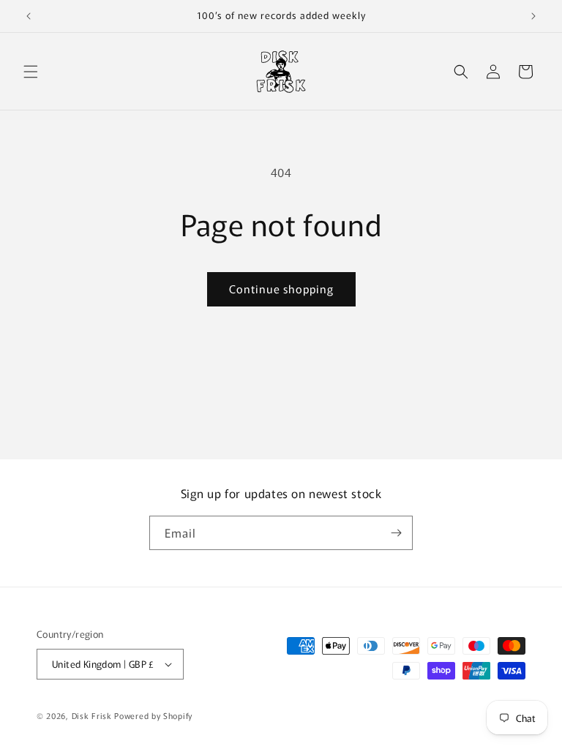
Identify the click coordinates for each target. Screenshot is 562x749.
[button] (31, 72)
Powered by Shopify (153, 715)
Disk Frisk (92, 715)
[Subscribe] (396, 533)
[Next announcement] (533, 16)
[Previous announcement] (28, 16)
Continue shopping (281, 288)
